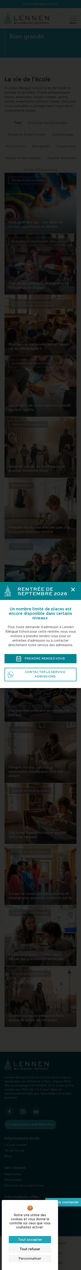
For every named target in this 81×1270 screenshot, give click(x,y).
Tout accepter (30, 1239)
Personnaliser (30, 1258)
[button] (73, 589)
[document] (40, 635)
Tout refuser (30, 1249)
